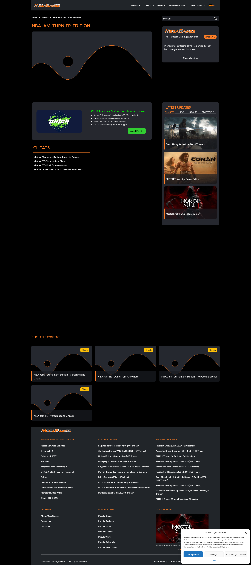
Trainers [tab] (169, 112)
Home (34, 17)
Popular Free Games (107, 547)
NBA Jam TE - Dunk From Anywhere (50, 165)
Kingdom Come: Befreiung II (54, 466)
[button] (245, 532)
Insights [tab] (193, 112)
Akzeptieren (193, 554)
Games (45, 17)
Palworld (45, 477)
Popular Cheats (105, 531)
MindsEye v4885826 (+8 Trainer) (113, 477)
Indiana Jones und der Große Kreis (57, 487)
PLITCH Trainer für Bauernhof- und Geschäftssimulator (124, 487)
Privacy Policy (160, 561)
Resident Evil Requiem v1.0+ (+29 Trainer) (175, 445)
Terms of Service (177, 561)
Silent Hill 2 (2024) (49, 498)
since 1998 (210, 36)
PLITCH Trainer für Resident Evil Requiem (175, 456)
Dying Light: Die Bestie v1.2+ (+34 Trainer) (117, 461)
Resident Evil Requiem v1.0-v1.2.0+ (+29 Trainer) (178, 472)
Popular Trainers (106, 521)
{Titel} (214, 560)
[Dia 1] (178, 549)
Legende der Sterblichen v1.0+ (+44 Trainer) (118, 445)
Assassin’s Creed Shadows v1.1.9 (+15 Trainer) (177, 466)
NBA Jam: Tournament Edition (67, 17)
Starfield (45, 461)
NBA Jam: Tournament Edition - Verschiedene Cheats (58, 169)
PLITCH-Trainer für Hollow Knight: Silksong (118, 482)
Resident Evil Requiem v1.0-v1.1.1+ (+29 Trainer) (178, 461)
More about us (190, 58)
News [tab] (181, 112)
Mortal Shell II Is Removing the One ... (175, 545)
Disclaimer (46, 526)
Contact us (46, 521)
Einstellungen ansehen (236, 554)
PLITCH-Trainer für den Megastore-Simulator (177, 499)
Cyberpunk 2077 (48, 456)
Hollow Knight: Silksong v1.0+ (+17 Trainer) (118, 456)
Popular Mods (104, 526)
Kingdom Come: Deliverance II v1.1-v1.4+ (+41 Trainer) (124, 466)
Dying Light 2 (47, 451)
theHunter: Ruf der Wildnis (53, 482)
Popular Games (105, 516)
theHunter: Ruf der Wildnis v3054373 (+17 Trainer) (122, 451)
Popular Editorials (106, 542)
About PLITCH (136, 131)
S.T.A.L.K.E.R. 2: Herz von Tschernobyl (58, 472)
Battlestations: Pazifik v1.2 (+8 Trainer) (116, 492)
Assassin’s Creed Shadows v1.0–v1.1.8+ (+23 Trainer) (180, 451)
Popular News (104, 536)
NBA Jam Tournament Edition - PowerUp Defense (57, 157)
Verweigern (214, 554)
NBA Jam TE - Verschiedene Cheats (50, 161)
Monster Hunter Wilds (51, 492)
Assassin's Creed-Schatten (53, 445)
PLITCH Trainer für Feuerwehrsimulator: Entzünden (122, 472)
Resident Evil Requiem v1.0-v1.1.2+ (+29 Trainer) (178, 485)
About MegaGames (50, 516)
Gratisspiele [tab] (208, 112)
